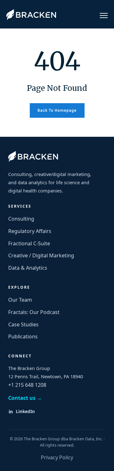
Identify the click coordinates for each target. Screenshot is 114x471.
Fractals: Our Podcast (34, 312)
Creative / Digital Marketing (41, 255)
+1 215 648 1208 (27, 384)
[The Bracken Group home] (33, 156)
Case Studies (23, 324)
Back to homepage (57, 110)
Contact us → (25, 397)
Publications (23, 336)
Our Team (20, 299)
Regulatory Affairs (29, 231)
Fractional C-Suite (29, 243)
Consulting (21, 218)
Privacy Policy (57, 457)
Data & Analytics (27, 267)
